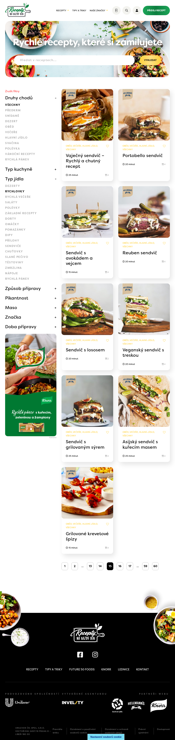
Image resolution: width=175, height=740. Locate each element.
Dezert (11, 121)
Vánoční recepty (20, 154)
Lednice (123, 669)
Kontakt (142, 669)
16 (120, 566)
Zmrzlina (13, 268)
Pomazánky (15, 229)
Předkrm (13, 110)
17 (130, 566)
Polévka (12, 148)
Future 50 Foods (82, 669)
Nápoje (11, 273)
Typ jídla (14, 179)
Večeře (11, 132)
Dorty (10, 218)
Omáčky (12, 224)
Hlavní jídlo (16, 137)
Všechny (12, 105)
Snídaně (12, 116)
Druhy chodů (19, 98)
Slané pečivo (16, 257)
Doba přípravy (20, 327)
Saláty (11, 202)
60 (155, 566)
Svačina (12, 143)
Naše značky (97, 10)
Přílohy (12, 240)
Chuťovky (14, 251)
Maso (11, 307)
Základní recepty (21, 213)
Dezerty (12, 186)
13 (90, 566)
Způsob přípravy (23, 288)
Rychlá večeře (18, 197)
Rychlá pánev (17, 159)
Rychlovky (15, 191)
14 (100, 566)
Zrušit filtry (12, 91)
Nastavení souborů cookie (106, 736)
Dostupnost (163, 729)
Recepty (61, 10)
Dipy (9, 235)
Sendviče (13, 246)
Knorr (106, 669)
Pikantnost (16, 298)
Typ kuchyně (18, 169)
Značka (13, 317)
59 (145, 566)
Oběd (9, 127)
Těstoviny (14, 262)
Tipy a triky (79, 10)
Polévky (12, 208)
